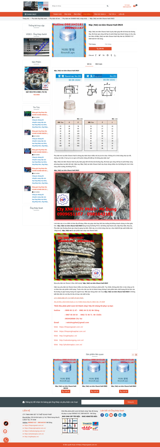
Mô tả (89, 64)
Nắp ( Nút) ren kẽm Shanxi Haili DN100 (65, 387)
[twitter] (106, 415)
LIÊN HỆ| (121, 14)
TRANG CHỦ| (57, 14)
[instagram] (115, 415)
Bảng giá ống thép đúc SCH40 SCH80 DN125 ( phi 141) (39, 188)
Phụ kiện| (87, 14)
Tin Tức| (112, 14)
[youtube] (111, 415)
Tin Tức (36, 107)
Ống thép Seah (36, 208)
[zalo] (124, 415)
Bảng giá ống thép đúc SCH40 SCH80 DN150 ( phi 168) (39, 170)
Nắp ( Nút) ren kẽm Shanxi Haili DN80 (94, 386)
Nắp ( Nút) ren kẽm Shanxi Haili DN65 (123, 386)
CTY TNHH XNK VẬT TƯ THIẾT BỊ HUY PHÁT (68, 298)
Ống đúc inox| (99, 14)
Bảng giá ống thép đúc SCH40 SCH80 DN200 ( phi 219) (39, 151)
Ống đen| (67, 14)
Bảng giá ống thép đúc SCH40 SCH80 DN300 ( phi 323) (39, 114)
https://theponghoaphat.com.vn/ (35, 428)
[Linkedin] (103, 55)
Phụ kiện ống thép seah (39, 18)
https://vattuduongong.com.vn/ (34, 431)
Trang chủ (26, 18)
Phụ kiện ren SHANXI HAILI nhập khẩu (74, 18)
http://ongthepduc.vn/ (31, 437)
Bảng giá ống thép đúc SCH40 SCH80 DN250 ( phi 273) (39, 132)
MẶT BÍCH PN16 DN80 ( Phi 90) (36, 92)
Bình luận (98, 64)
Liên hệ (101, 48)
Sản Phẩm (36, 62)
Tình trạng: (92, 44)
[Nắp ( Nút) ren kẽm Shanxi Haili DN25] (35, 6)
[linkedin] (120, 415)
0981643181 (127, 7)
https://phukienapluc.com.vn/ (34, 434)
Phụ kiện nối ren (54, 18)
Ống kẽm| (77, 14)
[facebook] (102, 415)
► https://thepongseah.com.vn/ (33, 425)
